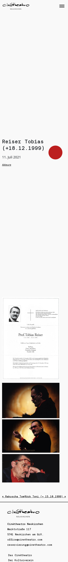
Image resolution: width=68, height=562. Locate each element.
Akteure (6, 164)
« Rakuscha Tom (13, 496)
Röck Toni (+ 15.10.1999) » (45, 496)
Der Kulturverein (20, 560)
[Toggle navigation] (61, 6)
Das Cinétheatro (20, 555)
